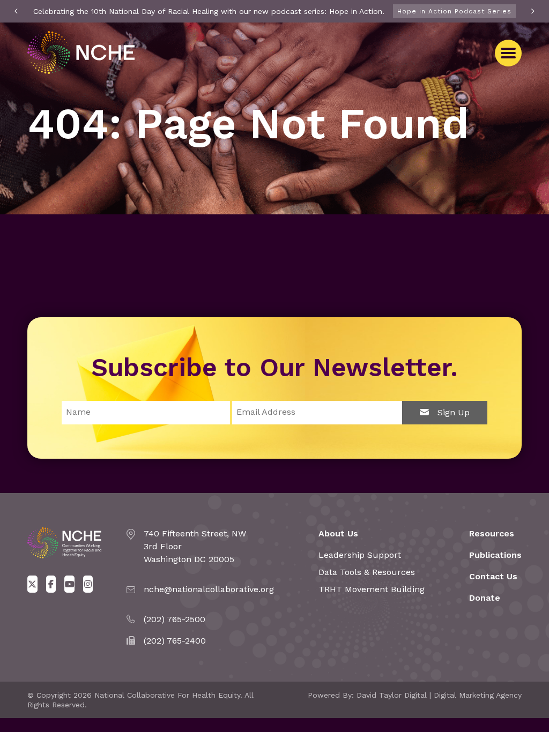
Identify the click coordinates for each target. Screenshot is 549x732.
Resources (491, 533)
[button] (508, 53)
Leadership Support (359, 555)
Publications (495, 555)
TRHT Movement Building (371, 589)
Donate (484, 598)
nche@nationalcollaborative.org (209, 589)
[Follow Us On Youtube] (69, 584)
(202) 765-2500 (174, 619)
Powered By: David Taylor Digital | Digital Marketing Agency (415, 695)
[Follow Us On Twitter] (32, 584)
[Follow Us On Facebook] (51, 584)
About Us (338, 533)
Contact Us (493, 576)
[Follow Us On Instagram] (88, 584)
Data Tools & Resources (366, 572)
